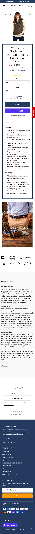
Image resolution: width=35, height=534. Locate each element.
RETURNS (5, 460)
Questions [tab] (19, 403)
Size (17, 87)
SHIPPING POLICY (8, 457)
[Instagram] (5, 521)
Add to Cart (17, 104)
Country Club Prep (20, 530)
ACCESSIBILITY (7, 471)
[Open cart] (32, 6)
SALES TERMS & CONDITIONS (12, 463)
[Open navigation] (4, 5)
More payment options (17, 116)
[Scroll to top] (31, 529)
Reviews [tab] (7, 403)
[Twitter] (10, 521)
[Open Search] (25, 6)
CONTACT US (6, 454)
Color (17, 79)
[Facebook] (3, 521)
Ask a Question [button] (18, 398)
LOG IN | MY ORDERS (9, 442)
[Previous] (5, 14)
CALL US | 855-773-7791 (9, 474)
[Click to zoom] (29, 14)
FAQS (4, 469)
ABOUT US (5, 452)
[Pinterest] (8, 521)
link (23, 309)
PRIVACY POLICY (7, 466)
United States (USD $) (12, 504)
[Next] (10, 14)
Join (17, 496)
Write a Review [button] (18, 394)
